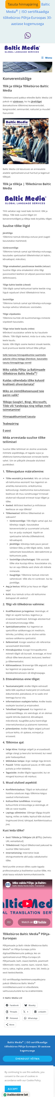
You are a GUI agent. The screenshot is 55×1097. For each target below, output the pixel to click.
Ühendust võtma (27, 1058)
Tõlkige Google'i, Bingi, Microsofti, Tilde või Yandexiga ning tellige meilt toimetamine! (27, 405)
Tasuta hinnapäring (23, 4)
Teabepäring (11, 423)
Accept (13, 1088)
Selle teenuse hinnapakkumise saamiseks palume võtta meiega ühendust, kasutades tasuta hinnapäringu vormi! (25, 358)
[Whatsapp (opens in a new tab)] (27, 35)
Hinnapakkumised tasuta (19, 416)
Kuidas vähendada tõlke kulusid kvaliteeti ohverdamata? (23, 382)
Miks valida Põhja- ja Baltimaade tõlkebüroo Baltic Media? (24, 371)
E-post (7, 430)
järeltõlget (36, 101)
